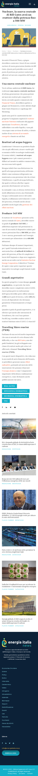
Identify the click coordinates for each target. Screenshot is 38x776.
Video (4, 688)
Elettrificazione (7, 707)
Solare (4, 671)
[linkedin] (6, 743)
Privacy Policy (12, 773)
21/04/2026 (19, 626)
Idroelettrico (7, 694)
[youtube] (13, 743)
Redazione (6, 449)
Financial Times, (8, 103)
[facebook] (2, 743)
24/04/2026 (19, 589)
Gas (3, 714)
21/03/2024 (21, 25)
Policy (4, 675)
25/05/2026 (16, 554)
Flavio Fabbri (8, 520)
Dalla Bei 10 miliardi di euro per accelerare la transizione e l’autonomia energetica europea (19, 585)
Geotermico (6, 684)
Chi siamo (22, 773)
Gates (18, 220)
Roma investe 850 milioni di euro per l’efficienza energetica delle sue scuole (16, 480)
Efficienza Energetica (15, 391)
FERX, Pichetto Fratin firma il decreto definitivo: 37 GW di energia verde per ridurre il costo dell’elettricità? (19, 515)
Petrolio (5, 717)
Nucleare (28, 25)
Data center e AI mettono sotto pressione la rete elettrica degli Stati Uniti (18, 551)
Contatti (30, 773)
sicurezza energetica (15, 396)
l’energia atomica (9, 371)
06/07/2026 (16, 483)
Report (4, 704)
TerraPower (15, 124)
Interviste (5, 681)
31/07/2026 (16, 449)
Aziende (5, 697)
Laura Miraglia (11, 25)
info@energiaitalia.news (11, 748)
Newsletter (6, 727)
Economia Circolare (9, 668)
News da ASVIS (7, 723)
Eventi (4, 710)
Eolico (4, 678)
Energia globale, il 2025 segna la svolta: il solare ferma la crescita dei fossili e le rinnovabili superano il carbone (17, 621)
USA (6, 401)
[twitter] (9, 743)
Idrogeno (5, 691)
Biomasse (5, 701)
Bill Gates (22, 340)
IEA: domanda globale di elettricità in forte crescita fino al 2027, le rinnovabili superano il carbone (19, 444)
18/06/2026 (19, 520)
